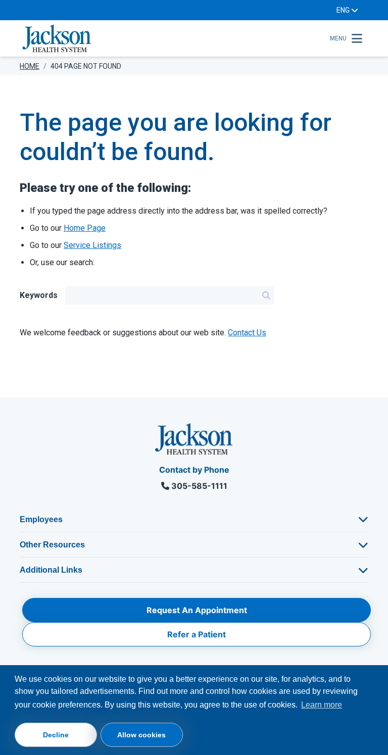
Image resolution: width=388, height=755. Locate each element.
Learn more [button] (321, 704)
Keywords (39, 295)
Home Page (85, 228)
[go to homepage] (172, 38)
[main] (194, 236)
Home (29, 66)
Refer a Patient (196, 634)
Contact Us (247, 332)
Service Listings (92, 245)
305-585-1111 (198, 486)
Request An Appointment (197, 610)
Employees (41, 519)
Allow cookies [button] (141, 735)
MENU (338, 38)
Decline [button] (56, 735)
